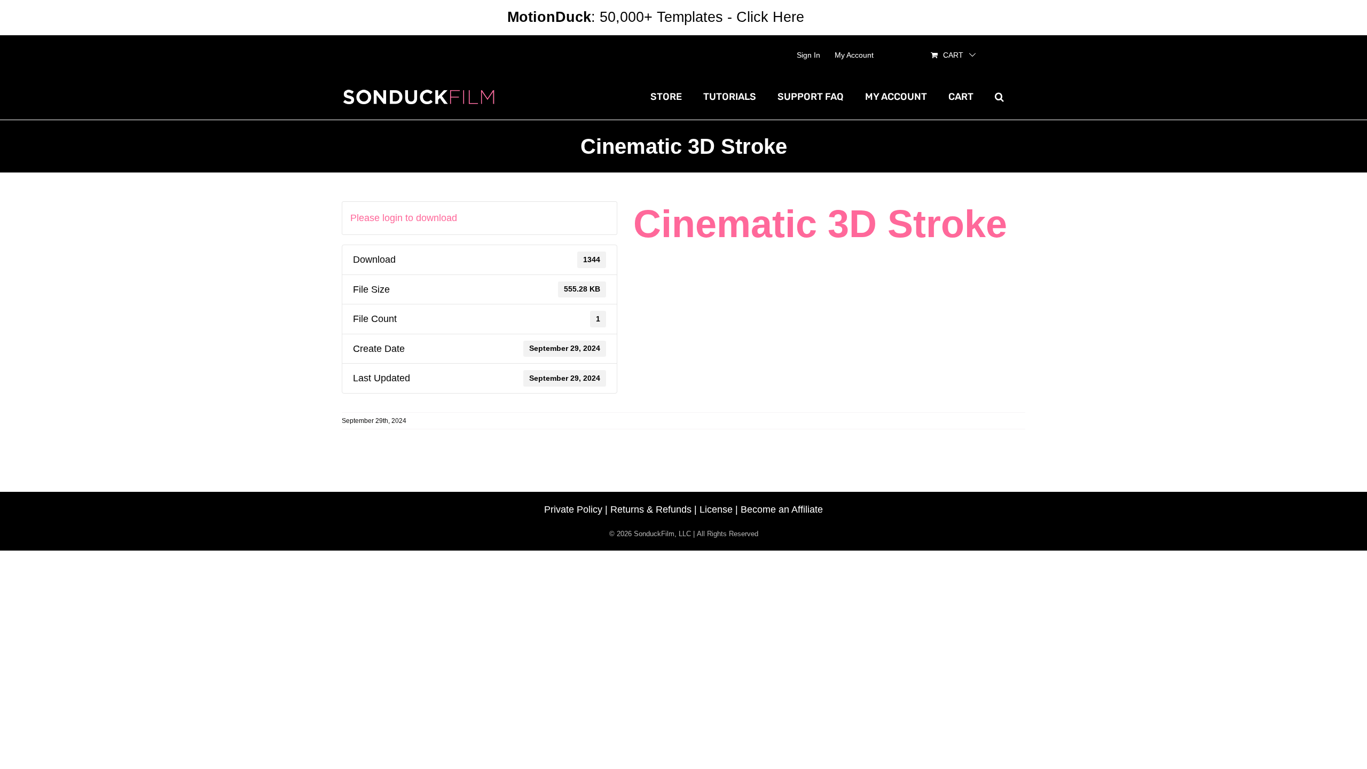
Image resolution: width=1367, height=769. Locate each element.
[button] (999, 96)
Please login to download (403, 218)
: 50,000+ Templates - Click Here (655, 17)
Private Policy (573, 509)
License (716, 509)
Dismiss (834, 17)
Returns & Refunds (651, 509)
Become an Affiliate (782, 509)
